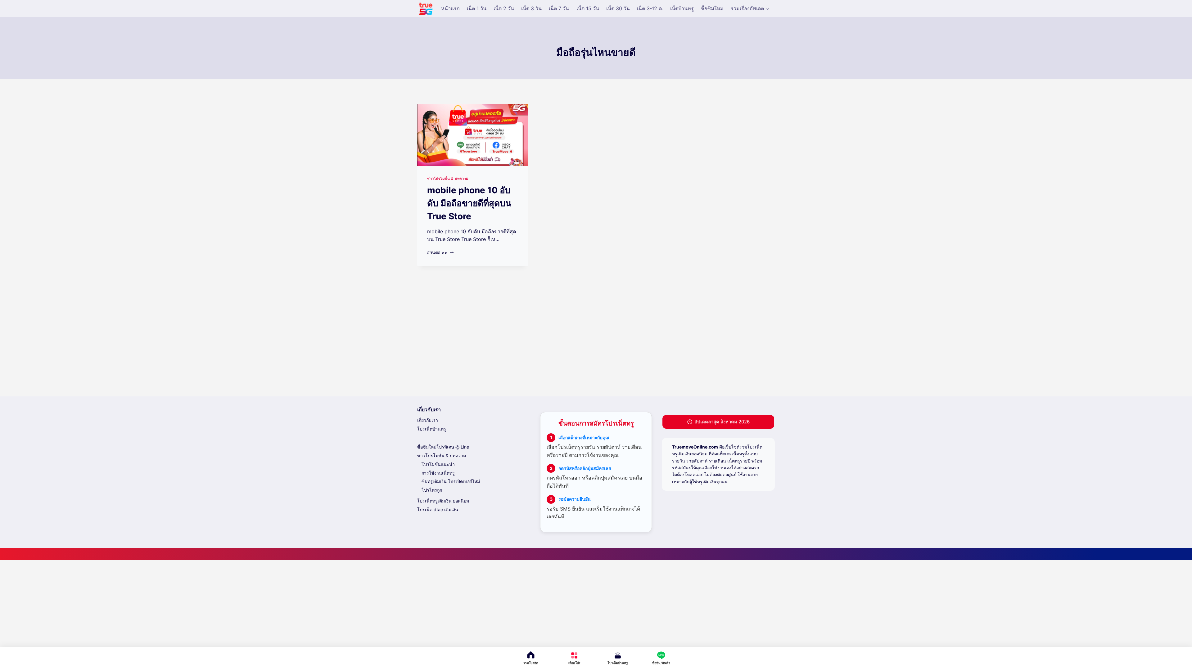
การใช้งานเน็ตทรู (438, 473)
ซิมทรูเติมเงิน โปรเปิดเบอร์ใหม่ (451, 481)
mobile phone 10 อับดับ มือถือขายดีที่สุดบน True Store (469, 203)
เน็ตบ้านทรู (682, 8)
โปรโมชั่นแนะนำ (438, 464)
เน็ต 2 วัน (504, 8)
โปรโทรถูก (432, 490)
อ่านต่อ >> (440, 252)
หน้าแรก (450, 8)
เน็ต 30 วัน (618, 8)
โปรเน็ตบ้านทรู (431, 428)
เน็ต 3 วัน (531, 8)
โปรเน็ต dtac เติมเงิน (437, 509)
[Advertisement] (596, 343)
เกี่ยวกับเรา (427, 420)
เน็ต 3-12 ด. (650, 8)
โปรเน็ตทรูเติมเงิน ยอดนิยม (443, 500)
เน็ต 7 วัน (559, 8)
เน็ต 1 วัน (476, 8)
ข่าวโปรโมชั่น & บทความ (447, 178)
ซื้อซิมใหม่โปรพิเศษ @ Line (443, 446)
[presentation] (472, 135)
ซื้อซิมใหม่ (712, 8)
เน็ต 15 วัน (587, 8)
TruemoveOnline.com (695, 446)
